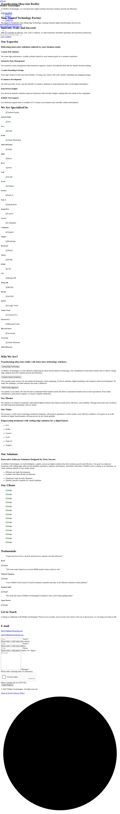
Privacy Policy (19, 693)
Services (8, 16)
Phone (25, 648)
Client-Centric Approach (10, 387)
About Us (8, 14)
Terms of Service (7, 693)
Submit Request (7, 685)
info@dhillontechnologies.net (11, 24)
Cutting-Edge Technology (10, 366)
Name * (26, 639)
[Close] (1, 10)
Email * (26, 644)
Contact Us (9, 20)
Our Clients (9, 18)
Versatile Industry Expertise (11, 377)
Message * (25, 669)
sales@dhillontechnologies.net (12, 635)
